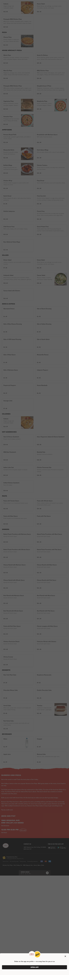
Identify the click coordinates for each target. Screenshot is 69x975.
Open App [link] (35, 967)
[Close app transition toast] (65, 956)
